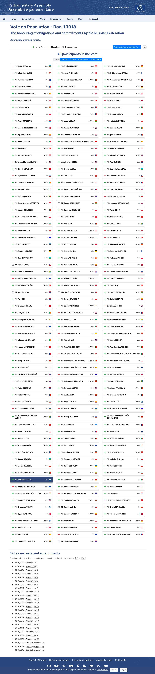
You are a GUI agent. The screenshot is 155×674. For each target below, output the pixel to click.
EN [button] (110, 7)
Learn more (102, 669)
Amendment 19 (32, 621)
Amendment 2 (32, 570)
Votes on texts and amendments (126, 47)
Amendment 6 (32, 584)
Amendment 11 (32, 595)
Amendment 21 (32, 628)
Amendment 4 (32, 577)
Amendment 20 (32, 624)
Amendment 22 (32, 632)
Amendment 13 (32, 603)
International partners (82, 660)
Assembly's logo (104, 660)
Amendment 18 (32, 617)
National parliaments (59, 660)
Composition (28, 19)
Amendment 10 (32, 592)
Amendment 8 (32, 588)
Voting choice (96, 59)
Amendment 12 (32, 599)
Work (42, 19)
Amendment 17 (32, 613)
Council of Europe (37, 660)
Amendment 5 (32, 581)
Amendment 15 (32, 606)
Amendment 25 (32, 639)
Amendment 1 (32, 563)
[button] (145, 47)
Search (95, 19)
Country (73, 59)
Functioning (55, 19)
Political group (83, 59)
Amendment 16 (32, 610)
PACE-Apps (123, 7)
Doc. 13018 (81, 558)
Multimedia (120, 660)
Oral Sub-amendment (35, 643)
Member (64, 59)
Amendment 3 (32, 573)
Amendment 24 (32, 635)
